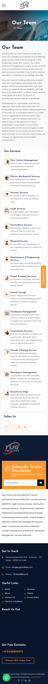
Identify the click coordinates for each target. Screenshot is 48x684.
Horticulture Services (21, 225)
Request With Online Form (18, 661)
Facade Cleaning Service (23, 350)
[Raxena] (24, 5)
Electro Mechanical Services (25, 176)
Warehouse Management (23, 372)
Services (31, 589)
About (7, 593)
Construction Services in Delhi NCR (23, 526)
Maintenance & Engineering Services (24, 258)
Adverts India (35, 677)
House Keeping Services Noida (15, 517)
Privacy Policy (33, 597)
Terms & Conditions (14, 601)
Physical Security (19, 241)
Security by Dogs (19, 392)
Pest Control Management (24, 160)
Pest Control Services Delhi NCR (16, 495)
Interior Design (18, 292)
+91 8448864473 (20, 574)
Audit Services (17, 209)
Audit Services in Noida (22, 504)
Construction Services (21, 331)
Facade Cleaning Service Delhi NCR (17, 530)
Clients (30, 593)
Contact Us (10, 597)
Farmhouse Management (23, 312)
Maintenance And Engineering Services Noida (22, 513)
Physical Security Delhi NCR (32, 508)
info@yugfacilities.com (22, 567)
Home (19, 28)
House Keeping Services (23, 276)
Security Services (19, 193)
